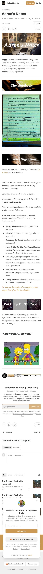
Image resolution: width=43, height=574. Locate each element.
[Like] (4, 29)
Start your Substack (15, 564)
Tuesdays (6, 10)
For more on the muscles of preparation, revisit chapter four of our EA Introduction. (20, 289)
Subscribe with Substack (23, 539)
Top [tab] (4, 475)
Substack (10, 569)
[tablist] (11, 447)
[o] (37, 483)
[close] (36, 501)
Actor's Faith (6, 484)
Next (35, 432)
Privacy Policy (25, 549)
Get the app (32, 564)
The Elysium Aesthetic (12, 481)
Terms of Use (32, 412)
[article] (21, 485)
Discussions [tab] (19, 475)
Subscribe (30, 3)
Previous (9, 432)
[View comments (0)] (9, 29)
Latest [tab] (10, 475)
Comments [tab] (7, 448)
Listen (38, 23)
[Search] (39, 475)
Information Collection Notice (23, 414)
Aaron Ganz (18, 487)
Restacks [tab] (16, 448)
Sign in (38, 3)
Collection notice (22, 558)
